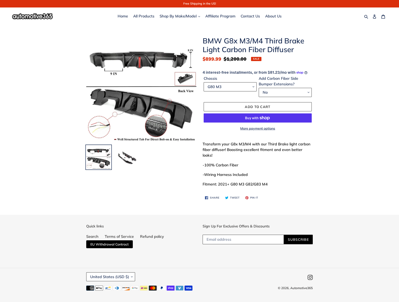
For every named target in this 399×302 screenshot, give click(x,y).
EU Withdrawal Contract (109, 244)
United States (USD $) (109, 276)
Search (92, 236)
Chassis (210, 78)
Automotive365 (301, 288)
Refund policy (152, 236)
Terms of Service (119, 236)
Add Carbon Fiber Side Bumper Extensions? (278, 81)
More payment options (257, 128)
